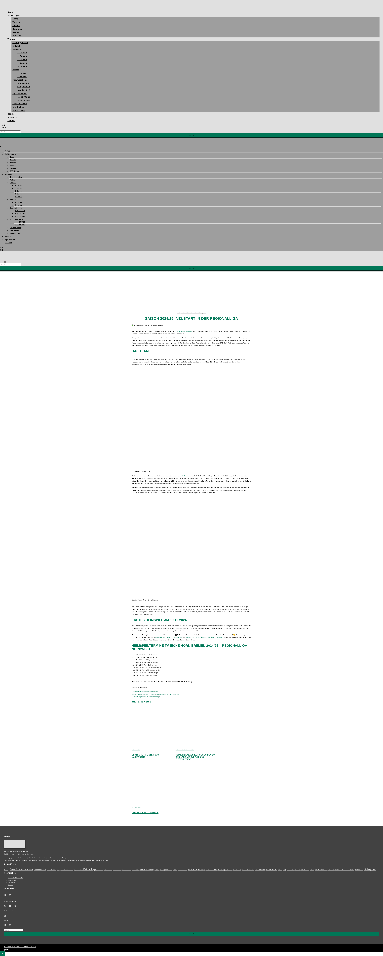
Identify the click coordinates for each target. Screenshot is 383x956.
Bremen (49, 869)
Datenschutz (12, 880)
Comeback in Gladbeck (145, 812)
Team (15, 19)
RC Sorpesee (210, 870)
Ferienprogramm (117, 869)
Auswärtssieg (27, 870)
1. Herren (22, 73)
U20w (352, 869)
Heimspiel (158, 870)
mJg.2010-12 (23, 100)
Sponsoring (298, 869)
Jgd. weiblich (19, 80)
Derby (58, 869)
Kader (134, 691)
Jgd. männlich (19, 93)
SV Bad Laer (305, 870)
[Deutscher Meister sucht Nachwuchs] (159, 745)
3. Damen (22, 59)
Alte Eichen (18, 107)
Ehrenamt (100, 870)
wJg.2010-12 (23, 90)
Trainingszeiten (20, 42)
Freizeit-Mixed (19, 104)
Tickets (16, 22)
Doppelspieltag (78, 870)
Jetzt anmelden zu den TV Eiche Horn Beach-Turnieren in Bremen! (155, 694)
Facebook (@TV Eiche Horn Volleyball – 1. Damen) (204, 637)
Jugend (165, 870)
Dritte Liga (12, 15)
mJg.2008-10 (23, 97)
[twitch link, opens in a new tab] (8, 949)
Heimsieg (150, 870)
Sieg (284, 870)
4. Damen (22, 63)
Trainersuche (331, 869)
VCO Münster (359, 870)
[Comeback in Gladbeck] (159, 802)
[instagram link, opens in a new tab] (3, 125)
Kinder (180, 870)
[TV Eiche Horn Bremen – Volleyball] (20, 7)
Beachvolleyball (40, 870)
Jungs (170, 870)
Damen (15, 49)
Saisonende (260, 870)
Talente (312, 870)
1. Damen (22, 53)
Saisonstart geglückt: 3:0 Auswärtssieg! (145, 696)
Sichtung (280, 869)
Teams (10, 39)
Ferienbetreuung (108, 869)
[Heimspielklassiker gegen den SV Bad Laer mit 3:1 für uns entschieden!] (203, 745)
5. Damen (22, 66)
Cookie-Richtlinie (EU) (15, 878)
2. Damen (22, 56)
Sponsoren (12, 117)
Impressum (12, 882)
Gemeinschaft (126, 870)
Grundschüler (135, 869)
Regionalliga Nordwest (184, 331)
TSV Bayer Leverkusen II (343, 870)
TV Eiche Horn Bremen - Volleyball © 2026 (20, 947)
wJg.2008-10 (23, 87)
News (10, 12)
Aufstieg (6, 870)
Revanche (229, 869)
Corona (53, 870)
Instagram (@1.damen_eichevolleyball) (168, 637)
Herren (15, 70)
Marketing (184, 869)
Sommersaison (291, 869)
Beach (10, 114)
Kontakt (11, 121)
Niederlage (193, 869)
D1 (201, 313)
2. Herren (22, 76)
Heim (143, 869)
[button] (4, 128)
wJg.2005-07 (23, 83)
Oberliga (202, 870)
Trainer (325, 869)
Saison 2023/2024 (248, 870)
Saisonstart (148, 691)
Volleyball (155, 691)
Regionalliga (140, 691)
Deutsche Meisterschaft (67, 869)
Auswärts (15, 869)
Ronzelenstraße (237, 869)
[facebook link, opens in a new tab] (5, 125)
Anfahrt (16, 46)
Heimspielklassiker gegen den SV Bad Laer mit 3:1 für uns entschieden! (195, 757)
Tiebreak (319, 870)
